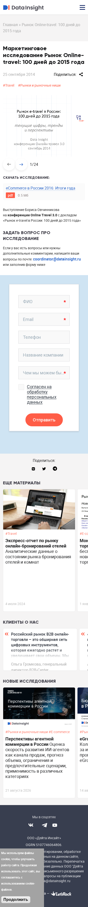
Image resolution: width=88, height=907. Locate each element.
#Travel (8, 85)
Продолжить (15, 899)
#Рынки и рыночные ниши (39, 85)
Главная (10, 24)
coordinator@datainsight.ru (57, 259)
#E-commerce (59, 732)
